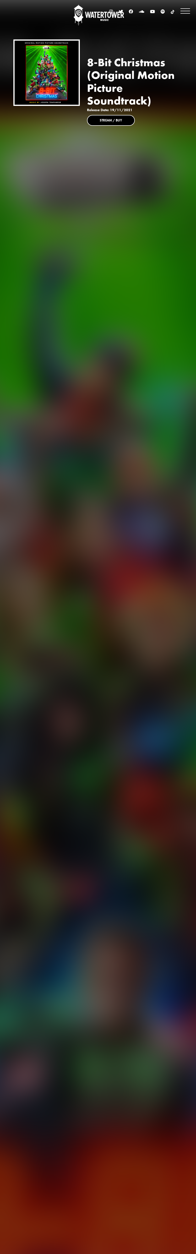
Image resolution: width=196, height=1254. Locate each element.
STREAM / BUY (111, 120)
